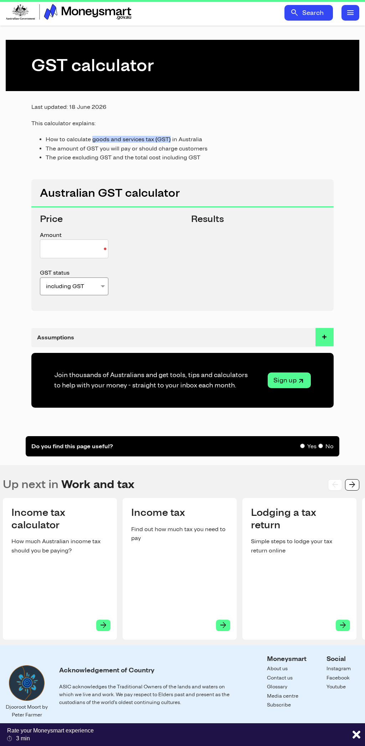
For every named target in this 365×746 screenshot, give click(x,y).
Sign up (285, 380)
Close (356, 734)
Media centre (282, 696)
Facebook (338, 678)
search (294, 13)
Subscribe (279, 705)
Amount (51, 235)
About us (277, 668)
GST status (55, 272)
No (329, 446)
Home (68, 12)
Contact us (280, 678)
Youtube (336, 686)
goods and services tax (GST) (131, 139)
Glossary (277, 686)
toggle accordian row (324, 337)
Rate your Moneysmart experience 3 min (50, 734)
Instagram (339, 668)
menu (350, 13)
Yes (312, 446)
